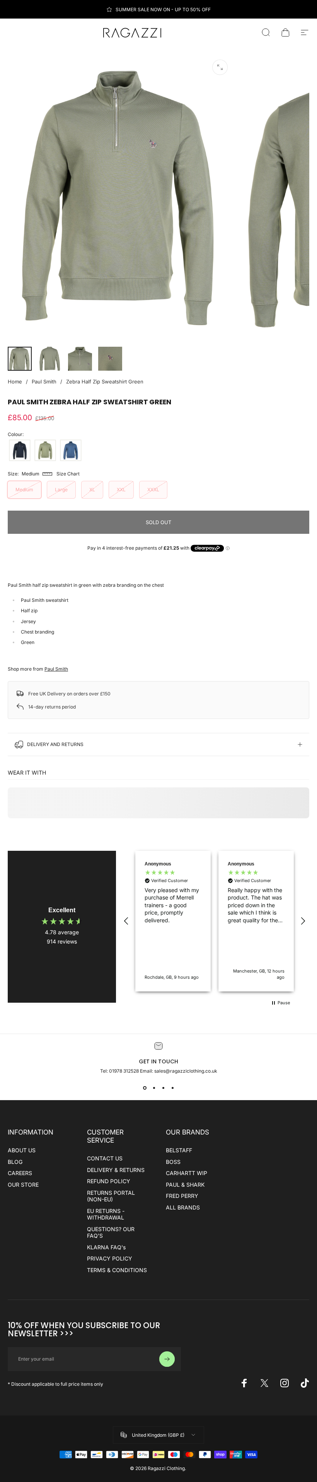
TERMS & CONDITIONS (117, 1270)
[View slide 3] (163, 1087)
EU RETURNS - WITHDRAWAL (105, 1214)
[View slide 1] (144, 1087)
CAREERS (20, 1173)
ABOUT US (22, 1150)
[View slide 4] (172, 1087)
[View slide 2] (153, 1087)
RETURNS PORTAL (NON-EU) (111, 1196)
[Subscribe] (167, 1359)
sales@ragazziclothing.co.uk (185, 1071)
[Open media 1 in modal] (220, 67)
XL (92, 489)
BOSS (173, 1161)
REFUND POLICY (108, 1181)
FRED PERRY (182, 1195)
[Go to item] (20, 359)
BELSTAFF (179, 1150)
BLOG (15, 1161)
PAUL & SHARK (185, 1184)
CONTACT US (105, 1158)
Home (15, 381)
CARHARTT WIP (186, 1173)
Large (61, 489)
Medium (24, 489)
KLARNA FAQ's (106, 1247)
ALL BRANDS (183, 1207)
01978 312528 (124, 1071)
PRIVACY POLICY (109, 1258)
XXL (121, 489)
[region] (214, 921)
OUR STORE (23, 1184)
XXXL (153, 489)
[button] (126, 921)
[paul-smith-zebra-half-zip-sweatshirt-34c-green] (45, 450)
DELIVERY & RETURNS (116, 1170)
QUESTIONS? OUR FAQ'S (111, 1232)
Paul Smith (44, 381)
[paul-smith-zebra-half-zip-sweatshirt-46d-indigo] (71, 450)
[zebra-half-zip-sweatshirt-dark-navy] (20, 450)
